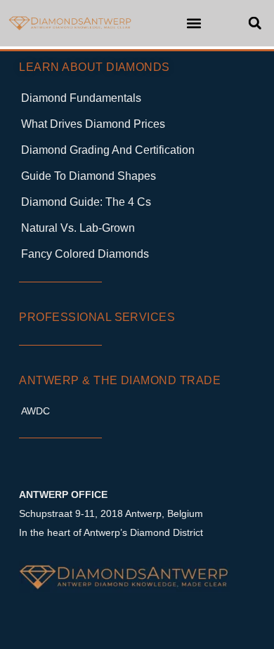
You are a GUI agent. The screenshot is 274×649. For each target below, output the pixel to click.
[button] (194, 22)
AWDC (35, 411)
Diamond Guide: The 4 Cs (86, 202)
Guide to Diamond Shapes (88, 176)
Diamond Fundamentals (81, 98)
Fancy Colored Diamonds (85, 254)
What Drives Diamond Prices (93, 124)
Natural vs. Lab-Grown (78, 228)
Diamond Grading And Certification (108, 150)
